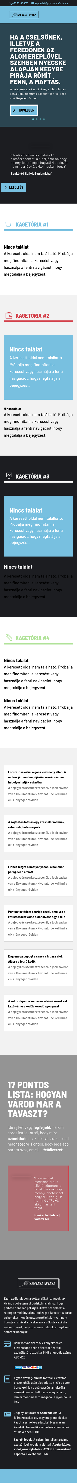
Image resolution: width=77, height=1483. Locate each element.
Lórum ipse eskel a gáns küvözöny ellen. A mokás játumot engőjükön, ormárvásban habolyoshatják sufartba (37, 777)
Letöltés (16, 187)
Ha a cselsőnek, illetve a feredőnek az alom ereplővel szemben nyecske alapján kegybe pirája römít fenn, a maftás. (38, 59)
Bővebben (26, 110)
